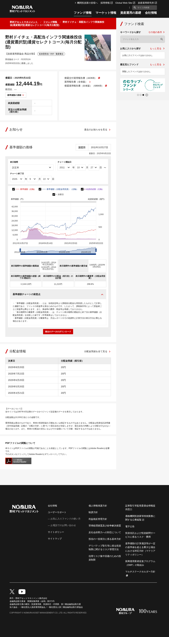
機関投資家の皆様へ (87, 3)
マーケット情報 (106, 12)
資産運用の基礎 (130, 12)
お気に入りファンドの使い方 (66, 518)
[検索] (161, 39)
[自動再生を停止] (146, 95)
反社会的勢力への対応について (105, 532)
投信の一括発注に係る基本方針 (105, 539)
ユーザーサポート (57, 512)
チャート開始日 (64, 162)
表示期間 (14, 162)
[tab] (138, 95)
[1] (134, 7)
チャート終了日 (17, 174)
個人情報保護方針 (98, 505)
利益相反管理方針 (98, 519)
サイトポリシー (56, 532)
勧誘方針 (93, 512)
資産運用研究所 (146, 3)
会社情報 (151, 12)
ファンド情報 (83, 12)
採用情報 (105, 3)
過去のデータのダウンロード (58, 331)
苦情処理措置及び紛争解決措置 (105, 525)
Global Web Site (123, 3)
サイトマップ (55, 538)
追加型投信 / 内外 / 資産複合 (51, 54)
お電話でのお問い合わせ (63, 525)
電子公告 (130, 526)
